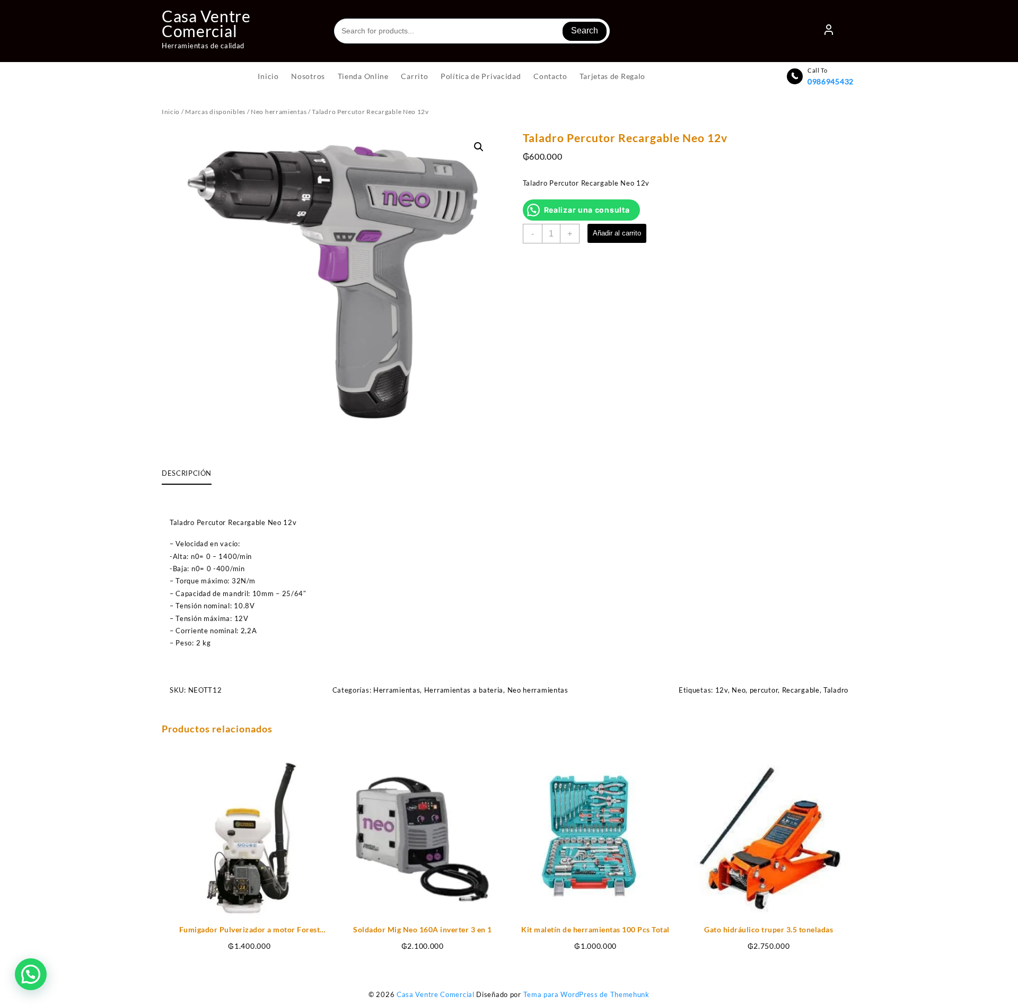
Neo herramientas (278, 112)
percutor (764, 690)
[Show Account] (828, 31)
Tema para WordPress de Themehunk (586, 994)
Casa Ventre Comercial (206, 23)
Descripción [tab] (187, 473)
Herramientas (396, 690)
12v (721, 690)
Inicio (171, 112)
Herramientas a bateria (463, 690)
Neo (738, 690)
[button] (478, 146)
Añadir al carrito (617, 233)
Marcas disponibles (215, 112)
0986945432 (831, 81)
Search (584, 30)
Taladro (835, 690)
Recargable (801, 690)
